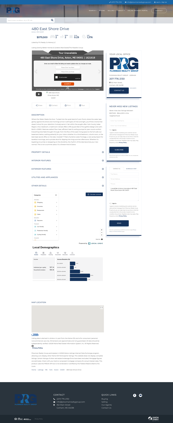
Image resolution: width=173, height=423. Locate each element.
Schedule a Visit (131, 168)
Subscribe (119, 150)
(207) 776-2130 (116, 2)
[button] (52, 20)
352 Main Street (65, 406)
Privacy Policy (37, 348)
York (50, 370)
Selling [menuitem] (111, 10)
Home (34, 370)
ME (46, 370)
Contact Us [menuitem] (106, 408)
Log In (158, 2)
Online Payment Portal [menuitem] (138, 10)
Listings (40, 370)
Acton (56, 370)
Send (119, 223)
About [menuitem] (121, 10)
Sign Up (164, 2)
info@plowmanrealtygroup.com (139, 2)
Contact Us (119, 90)
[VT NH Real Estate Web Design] (153, 419)
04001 (62, 370)
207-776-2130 (117, 78)
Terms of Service (118, 231)
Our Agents (133, 88)
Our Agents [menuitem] (106, 405)
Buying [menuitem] (102, 10)
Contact (159, 10)
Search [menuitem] (92, 10)
